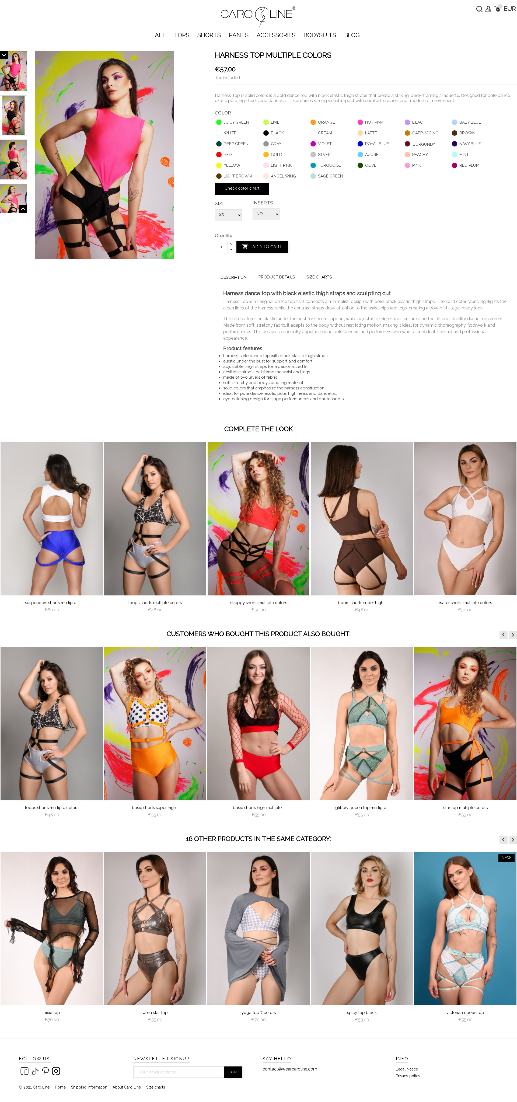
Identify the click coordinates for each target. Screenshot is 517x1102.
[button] (503, 635)
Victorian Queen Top (362, 1012)
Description (234, 277)
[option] (51, 529)
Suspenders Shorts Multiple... (52, 602)
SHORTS (209, 35)
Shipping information (89, 1087)
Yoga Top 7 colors (155, 1012)
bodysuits (319, 35)
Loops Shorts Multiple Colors (155, 602)
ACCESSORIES (276, 35)
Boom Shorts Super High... (362, 602)
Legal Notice (407, 1069)
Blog (352, 35)
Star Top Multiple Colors (362, 807)
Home (60, 1087)
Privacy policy (408, 1076)
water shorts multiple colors (465, 602)
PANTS (239, 35)
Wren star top (51, 1012)
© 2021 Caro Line (34, 1087)
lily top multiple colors (465, 1012)
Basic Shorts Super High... (52, 807)
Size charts (319, 277)
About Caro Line (127, 1087)
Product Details (276, 277)
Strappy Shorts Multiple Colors (258, 602)
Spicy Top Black (258, 1012)
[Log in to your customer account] (488, 9)
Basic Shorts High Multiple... (155, 807)
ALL (160, 35)
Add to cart (262, 246)
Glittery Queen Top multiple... (258, 807)
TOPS (181, 35)
